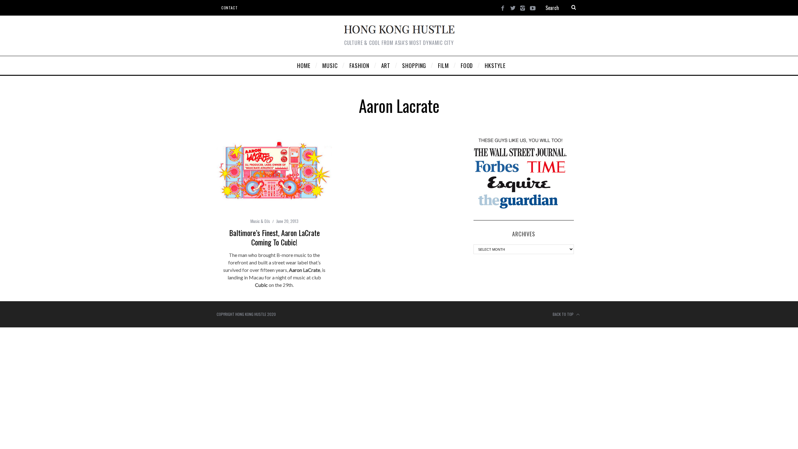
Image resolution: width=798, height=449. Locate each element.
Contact (229, 7)
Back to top (563, 314)
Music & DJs (260, 221)
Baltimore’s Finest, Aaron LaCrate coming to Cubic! (274, 237)
